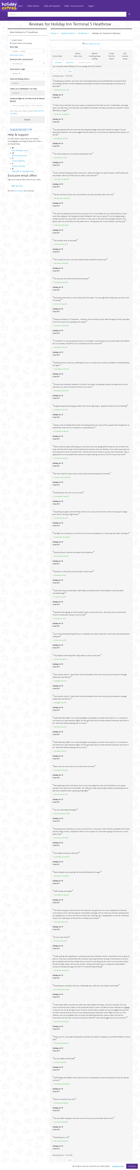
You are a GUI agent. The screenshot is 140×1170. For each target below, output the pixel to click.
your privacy (18, 191)
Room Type (14, 47)
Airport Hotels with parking (22, 43)
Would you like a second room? (21, 59)
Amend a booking (18, 166)
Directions (70, 62)
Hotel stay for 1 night (17, 69)
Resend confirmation (19, 156)
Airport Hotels (17, 40)
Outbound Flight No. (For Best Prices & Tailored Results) (27, 99)
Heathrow (82, 33)
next (70, 71)
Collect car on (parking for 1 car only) (23, 89)
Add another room (16, 55)
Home (54, 33)
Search (27, 119)
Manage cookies (118, 1166)
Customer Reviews (85, 62)
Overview (58, 62)
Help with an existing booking (23, 171)
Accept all (132, 1166)
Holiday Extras (9, 6)
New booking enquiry (20, 150)
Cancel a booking (18, 161)
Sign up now (17, 185)
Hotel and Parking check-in (20, 79)
